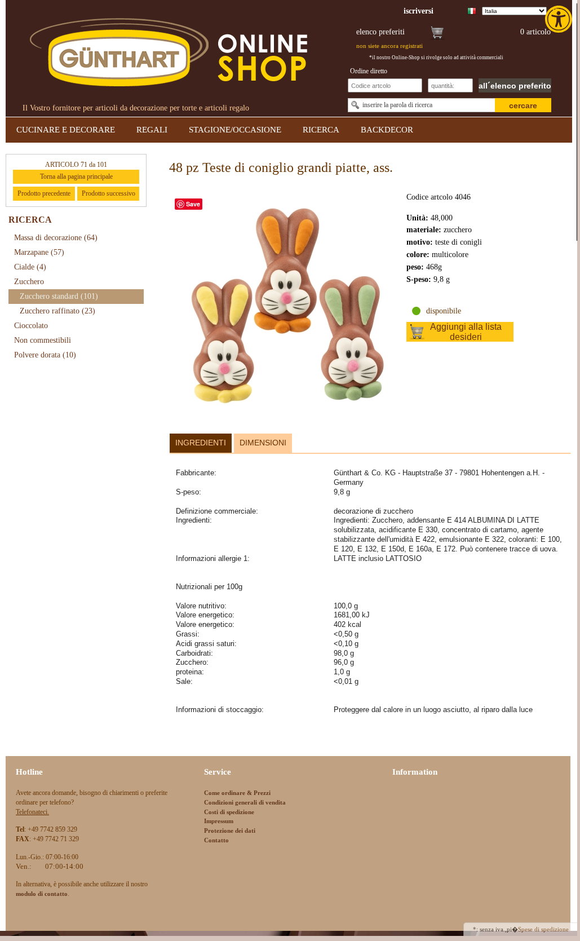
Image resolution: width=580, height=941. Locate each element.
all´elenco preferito (515, 85)
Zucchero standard (59, 296)
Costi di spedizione (229, 812)
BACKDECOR (387, 129)
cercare (523, 105)
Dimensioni (263, 442)
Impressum (218, 821)
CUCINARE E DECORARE (65, 129)
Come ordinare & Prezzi (237, 792)
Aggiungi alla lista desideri (466, 332)
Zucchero (29, 281)
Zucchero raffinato (57, 311)
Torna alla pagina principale (76, 176)
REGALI (151, 129)
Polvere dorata (45, 355)
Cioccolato (31, 325)
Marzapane (39, 252)
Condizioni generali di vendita (245, 802)
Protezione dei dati (229, 830)
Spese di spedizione (543, 929)
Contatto (216, 840)
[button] (559, 19)
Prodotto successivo (108, 193)
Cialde (30, 267)
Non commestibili (42, 340)
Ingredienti (200, 442)
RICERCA (321, 129)
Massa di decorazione (56, 237)
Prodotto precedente (43, 193)
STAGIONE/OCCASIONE (235, 129)
